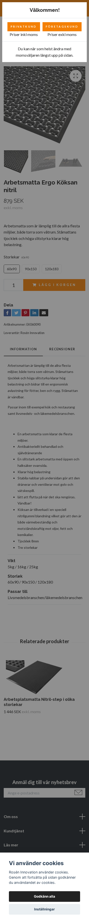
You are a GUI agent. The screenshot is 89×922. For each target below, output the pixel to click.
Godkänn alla (44, 896)
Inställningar (44, 909)
